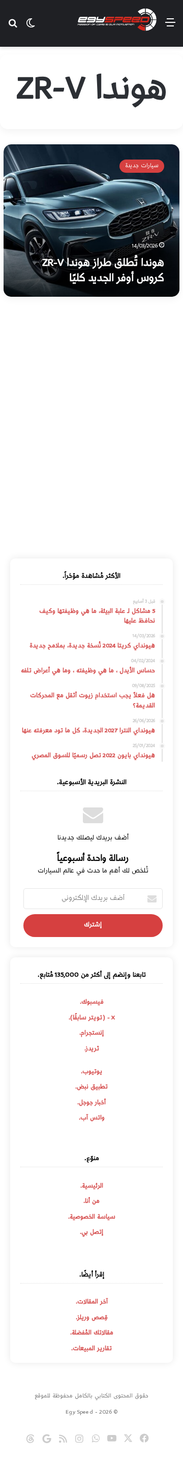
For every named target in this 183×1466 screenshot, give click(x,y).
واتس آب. (92, 1118)
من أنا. (91, 1201)
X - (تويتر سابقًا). (92, 1018)
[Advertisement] (91, 428)
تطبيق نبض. (91, 1087)
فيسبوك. (92, 1002)
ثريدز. (91, 1049)
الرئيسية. (91, 1186)
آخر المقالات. (92, 1302)
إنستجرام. (91, 1033)
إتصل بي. (91, 1232)
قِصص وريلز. (92, 1318)
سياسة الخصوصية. (91, 1217)
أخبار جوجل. (91, 1103)
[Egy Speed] (117, 20)
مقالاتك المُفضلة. (91, 1333)
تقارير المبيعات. (91, 1349)
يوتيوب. (91, 1072)
